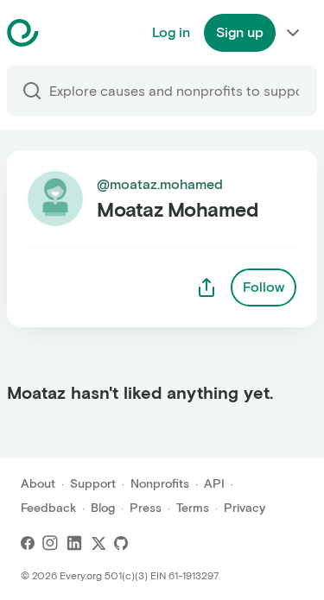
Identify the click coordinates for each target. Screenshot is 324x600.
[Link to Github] (121, 543)
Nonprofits (159, 484)
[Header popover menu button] (293, 32)
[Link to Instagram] (50, 543)
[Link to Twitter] (98, 543)
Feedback (48, 508)
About (38, 484)
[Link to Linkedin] (74, 543)
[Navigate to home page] (66, 33)
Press (146, 508)
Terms (192, 508)
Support (93, 484)
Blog (103, 508)
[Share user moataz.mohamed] (206, 287)
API (214, 484)
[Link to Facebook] (28, 543)
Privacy (244, 508)
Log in (171, 32)
